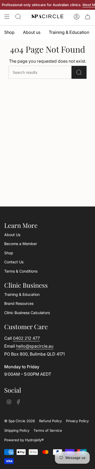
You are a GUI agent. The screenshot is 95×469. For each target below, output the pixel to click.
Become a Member (20, 243)
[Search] (79, 72)
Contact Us (13, 262)
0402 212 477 (26, 338)
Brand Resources (19, 303)
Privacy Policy (77, 421)
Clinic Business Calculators (27, 312)
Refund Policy (50, 421)
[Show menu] (7, 17)
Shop (8, 253)
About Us (12, 234)
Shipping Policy (16, 430)
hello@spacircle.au (34, 346)
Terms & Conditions (20, 271)
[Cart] (87, 17)
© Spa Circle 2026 (19, 421)
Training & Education (22, 294)
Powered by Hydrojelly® (24, 440)
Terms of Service (48, 430)
